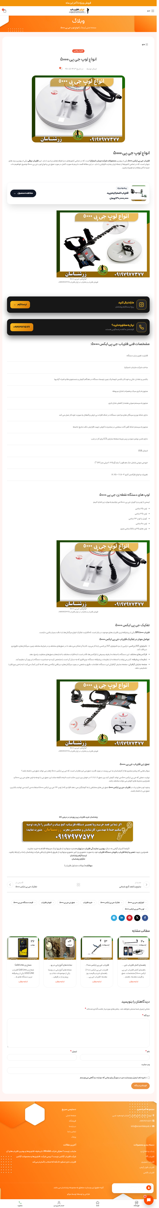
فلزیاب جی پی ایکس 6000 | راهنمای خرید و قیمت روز (97, 965)
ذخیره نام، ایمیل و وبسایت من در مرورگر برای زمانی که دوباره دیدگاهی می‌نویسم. (113, 1077)
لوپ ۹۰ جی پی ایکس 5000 (134, 909)
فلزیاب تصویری (147, 1162)
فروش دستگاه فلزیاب (107, 852)
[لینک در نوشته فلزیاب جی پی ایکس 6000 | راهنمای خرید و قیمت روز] (97, 948)
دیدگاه (146, 1015)
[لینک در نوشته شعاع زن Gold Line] (23, 948)
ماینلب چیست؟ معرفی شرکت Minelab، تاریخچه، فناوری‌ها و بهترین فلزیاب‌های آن (41, 1151)
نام (147, 1051)
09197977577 (145, 1121)
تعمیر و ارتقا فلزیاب (126, 852)
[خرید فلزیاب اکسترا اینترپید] (78, 193)
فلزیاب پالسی (78, 51)
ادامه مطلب (133, 981)
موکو (69, 1194)
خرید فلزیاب (87, 902)
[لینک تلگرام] (114, 918)
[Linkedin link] (122, 918)
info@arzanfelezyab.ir (141, 1126)
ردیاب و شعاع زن (147, 1151)
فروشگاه (72, 1121)
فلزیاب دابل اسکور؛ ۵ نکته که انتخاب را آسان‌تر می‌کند (54, 1162)
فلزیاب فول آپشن (146, 1167)
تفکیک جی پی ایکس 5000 (110, 902)
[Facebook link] (145, 918)
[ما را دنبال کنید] (78, 305)
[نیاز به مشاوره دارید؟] (78, 327)
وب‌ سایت (145, 1064)
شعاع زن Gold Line (23, 965)
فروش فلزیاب (46, 902)
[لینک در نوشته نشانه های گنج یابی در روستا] (60, 948)
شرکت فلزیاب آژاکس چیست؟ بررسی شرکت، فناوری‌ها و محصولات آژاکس (46, 1156)
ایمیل (73, 1051)
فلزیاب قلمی (148, 1172)
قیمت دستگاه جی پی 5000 (23, 902)
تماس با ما (71, 1131)
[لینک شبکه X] (137, 918)
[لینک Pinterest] (129, 918)
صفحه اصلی (91, 27)
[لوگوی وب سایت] (78, 10)
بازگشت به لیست (78, 885)
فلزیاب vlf (150, 1156)
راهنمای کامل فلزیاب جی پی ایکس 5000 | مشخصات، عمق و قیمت (133, 965)
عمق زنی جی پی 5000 (67, 902)
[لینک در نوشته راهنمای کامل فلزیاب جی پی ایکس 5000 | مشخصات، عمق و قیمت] (134, 948)
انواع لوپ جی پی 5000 (136, 902)
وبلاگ (82, 27)
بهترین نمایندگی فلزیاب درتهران (91, 848)
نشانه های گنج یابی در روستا (60, 965)
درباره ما (72, 1126)
